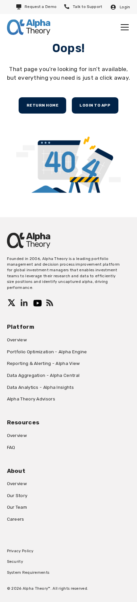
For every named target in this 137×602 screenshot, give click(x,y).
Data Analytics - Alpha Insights (40, 387)
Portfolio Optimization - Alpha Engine (47, 351)
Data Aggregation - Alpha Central (43, 375)
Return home (43, 105)
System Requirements (28, 572)
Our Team (17, 507)
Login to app (94, 105)
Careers (15, 519)
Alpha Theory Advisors (31, 398)
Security (15, 561)
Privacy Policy (20, 551)
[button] (123, 27)
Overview (17, 339)
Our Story (17, 495)
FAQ (11, 447)
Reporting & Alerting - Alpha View (43, 363)
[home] (28, 27)
